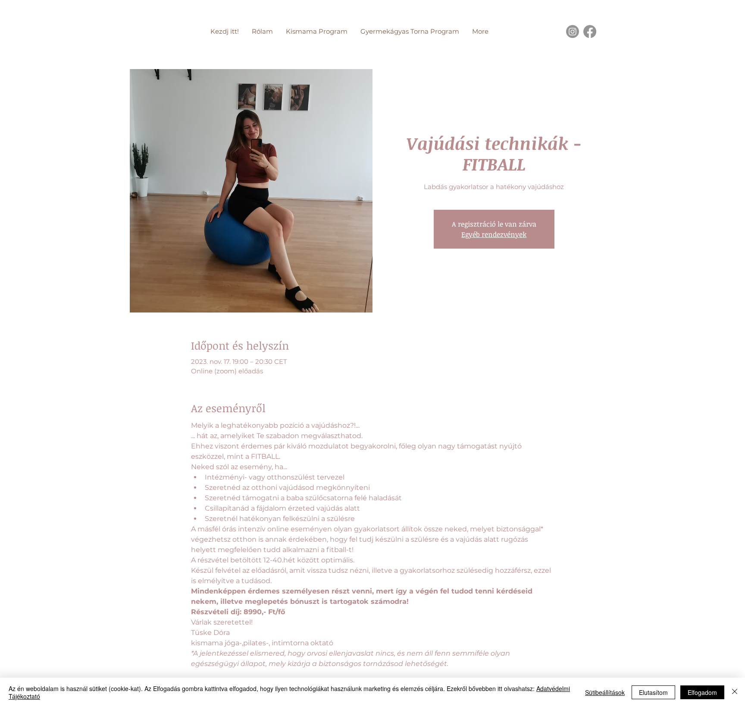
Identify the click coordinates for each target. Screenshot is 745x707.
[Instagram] (572, 31)
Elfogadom (702, 692)
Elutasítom (653, 692)
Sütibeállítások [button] (605, 692)
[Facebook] (589, 31)
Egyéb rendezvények (493, 234)
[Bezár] (734, 692)
